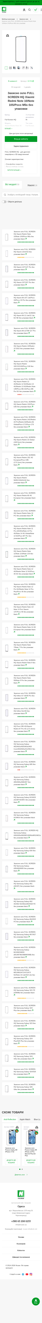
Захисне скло (23, 19)
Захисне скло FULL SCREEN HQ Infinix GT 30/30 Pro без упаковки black (24, 695)
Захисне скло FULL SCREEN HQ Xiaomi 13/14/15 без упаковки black (24, 251)
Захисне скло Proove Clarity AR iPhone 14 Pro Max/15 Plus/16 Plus (31, 1152)
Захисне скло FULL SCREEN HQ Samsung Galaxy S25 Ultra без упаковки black (24, 1087)
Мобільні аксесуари (8, 19)
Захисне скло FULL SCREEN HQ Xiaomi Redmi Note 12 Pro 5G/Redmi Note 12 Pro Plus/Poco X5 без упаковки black (24, 589)
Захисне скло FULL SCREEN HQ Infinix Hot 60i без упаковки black (24, 711)
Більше (8, 128)
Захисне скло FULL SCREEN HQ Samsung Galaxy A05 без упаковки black (24, 764)
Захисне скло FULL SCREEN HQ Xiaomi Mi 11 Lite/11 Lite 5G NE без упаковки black (24, 315)
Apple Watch (25, 1119)
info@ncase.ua (21, 1225)
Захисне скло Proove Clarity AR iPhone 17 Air (11, 1150)
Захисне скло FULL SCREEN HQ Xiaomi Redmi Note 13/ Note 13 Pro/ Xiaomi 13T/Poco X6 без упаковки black (24, 609)
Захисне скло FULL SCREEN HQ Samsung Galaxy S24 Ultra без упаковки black (24, 1056)
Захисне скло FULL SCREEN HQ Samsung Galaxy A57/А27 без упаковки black (25, 934)
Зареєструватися (21, 146)
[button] (19, 1169)
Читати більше (13, 170)
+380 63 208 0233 (21, 1221)
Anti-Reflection (10, 1119)
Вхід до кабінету (21, 139)
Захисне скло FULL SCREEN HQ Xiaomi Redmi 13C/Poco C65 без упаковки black (24, 404)
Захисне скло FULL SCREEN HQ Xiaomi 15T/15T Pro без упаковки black (24, 282)
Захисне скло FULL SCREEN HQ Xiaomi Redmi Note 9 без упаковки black (24, 662)
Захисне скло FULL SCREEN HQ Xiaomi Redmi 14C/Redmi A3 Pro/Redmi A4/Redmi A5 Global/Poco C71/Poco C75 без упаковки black (25, 422)
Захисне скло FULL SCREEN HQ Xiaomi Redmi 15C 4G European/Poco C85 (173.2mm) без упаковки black (24, 460)
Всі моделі (12, 184)
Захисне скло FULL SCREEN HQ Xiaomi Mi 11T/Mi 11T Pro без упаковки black (25, 330)
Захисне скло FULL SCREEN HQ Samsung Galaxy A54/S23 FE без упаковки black (25, 919)
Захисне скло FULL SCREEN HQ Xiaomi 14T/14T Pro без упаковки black (24, 267)
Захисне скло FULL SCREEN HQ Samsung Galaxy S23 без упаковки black (25, 1023)
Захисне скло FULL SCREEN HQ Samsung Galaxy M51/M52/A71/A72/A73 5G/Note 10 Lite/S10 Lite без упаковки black (24, 972)
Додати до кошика (11, 1161)
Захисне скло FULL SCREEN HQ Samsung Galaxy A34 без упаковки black (24, 850)
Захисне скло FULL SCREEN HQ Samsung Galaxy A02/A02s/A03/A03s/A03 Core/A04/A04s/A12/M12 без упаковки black (24, 746)
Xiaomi (32, 185)
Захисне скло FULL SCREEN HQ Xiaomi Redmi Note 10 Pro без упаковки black (24, 513)
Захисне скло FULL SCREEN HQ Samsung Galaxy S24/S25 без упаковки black (25, 1071)
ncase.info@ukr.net (30, 1229)
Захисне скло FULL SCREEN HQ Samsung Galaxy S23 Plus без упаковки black (24, 1008)
